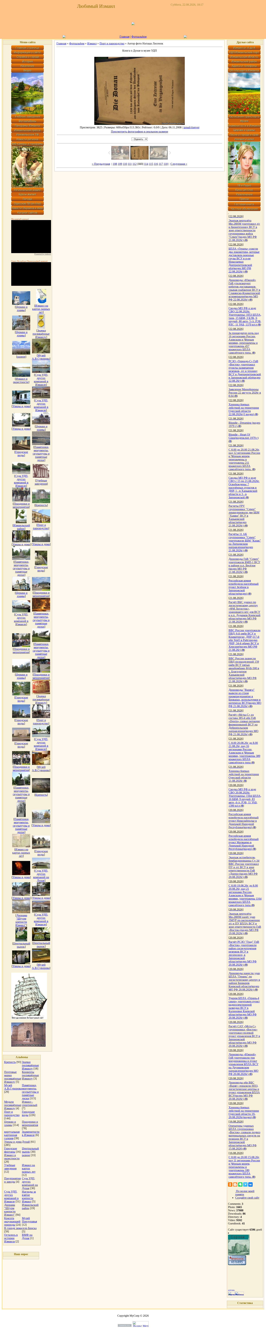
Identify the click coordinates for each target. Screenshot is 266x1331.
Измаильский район (21, 527)
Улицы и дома (21, 406)
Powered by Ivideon (42, 254)
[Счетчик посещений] (237, 1264)
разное (21, 356)
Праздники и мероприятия (21, 505)
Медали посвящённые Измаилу (12, 1105)
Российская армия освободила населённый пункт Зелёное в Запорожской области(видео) (244, 587)
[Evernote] (240, 1184)
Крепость (41, 505)
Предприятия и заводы (12, 1180)
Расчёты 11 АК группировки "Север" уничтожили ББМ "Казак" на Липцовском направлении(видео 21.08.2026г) (245, 542)
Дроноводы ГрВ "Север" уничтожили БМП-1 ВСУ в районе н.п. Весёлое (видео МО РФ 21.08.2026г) (244, 565)
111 (130, 163)
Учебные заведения (41, 482)
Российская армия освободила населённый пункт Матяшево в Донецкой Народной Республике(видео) (244, 842)
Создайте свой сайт (247, 1197)
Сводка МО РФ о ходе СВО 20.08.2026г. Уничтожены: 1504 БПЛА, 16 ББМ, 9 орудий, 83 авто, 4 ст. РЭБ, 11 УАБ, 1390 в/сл (245, 797)
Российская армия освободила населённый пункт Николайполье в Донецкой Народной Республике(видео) (244, 821)
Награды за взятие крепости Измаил (29, 1196)
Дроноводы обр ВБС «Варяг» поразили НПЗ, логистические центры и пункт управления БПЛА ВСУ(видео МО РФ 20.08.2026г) (244, 1090)
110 (125, 163)
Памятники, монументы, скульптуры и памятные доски (41, 454)
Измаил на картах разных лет (41, 309)
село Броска (29, 1228)
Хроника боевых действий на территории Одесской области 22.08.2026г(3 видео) (244, 409)
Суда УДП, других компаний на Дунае (41, 875)
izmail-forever (191, 127)
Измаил (92, 43)
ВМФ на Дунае (27, 1236)
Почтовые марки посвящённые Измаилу (12, 1076)
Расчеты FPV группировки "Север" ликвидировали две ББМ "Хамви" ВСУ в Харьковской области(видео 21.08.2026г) (244, 515)
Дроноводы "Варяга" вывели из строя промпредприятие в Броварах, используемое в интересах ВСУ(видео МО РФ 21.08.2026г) (245, 698)
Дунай (26, 1141)
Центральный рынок (21, 945)
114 (146, 163)
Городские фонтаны (10, 1150)
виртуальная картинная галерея (12, 1135)
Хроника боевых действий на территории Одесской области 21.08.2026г (244, 775)
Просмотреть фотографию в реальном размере (139, 131)
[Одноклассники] (230, 1184)
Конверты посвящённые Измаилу (30, 1075)
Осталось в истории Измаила (11, 1238)
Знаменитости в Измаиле (30, 1133)
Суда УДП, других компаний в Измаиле (41, 379)
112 (134, 163)
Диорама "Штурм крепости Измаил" (21, 920)
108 (115, 163)
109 (120, 163)
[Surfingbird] (245, 1184)
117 (161, 163)
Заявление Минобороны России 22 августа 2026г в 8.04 (245, 392)
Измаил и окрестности (20, 380)
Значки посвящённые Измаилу (41, 334)
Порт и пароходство (40, 526)
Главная (124, 36)
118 (166, 163)
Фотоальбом (139, 36)
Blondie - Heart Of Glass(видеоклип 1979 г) (244, 436)
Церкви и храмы (22, 308)
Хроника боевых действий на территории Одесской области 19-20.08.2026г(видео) (244, 1112)
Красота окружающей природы (12, 1221)
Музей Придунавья (29, 1220)
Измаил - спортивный (29, 1103)
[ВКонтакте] (250, 1184)
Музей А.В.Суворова (40, 357)
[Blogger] (235, 1184)
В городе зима (13, 1228)
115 (151, 163)
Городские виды (21, 453)
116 (156, 163)
